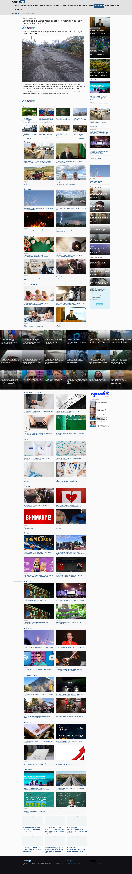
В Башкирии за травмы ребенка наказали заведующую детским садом (36, 304)
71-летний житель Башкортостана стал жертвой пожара (38, 695)
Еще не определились (97, 299)
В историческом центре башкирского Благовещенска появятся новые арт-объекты (99, 132)
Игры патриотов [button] (40, 5)
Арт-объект (29, 581)
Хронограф (29, 236)
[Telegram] (34, 28)
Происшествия (30, 675)
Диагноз (27, 439)
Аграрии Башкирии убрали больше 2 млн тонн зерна (37, 183)
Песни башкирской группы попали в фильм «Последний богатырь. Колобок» (69, 669)
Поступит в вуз (95, 292)
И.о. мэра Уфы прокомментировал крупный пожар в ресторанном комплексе (37, 716)
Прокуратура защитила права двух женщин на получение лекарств (70, 459)
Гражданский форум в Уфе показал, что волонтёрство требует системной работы (98, 98)
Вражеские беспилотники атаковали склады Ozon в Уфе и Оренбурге (39, 527)
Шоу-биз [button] (84, 5)
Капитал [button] (117, 5)
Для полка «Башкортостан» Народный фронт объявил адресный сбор (29, 120)
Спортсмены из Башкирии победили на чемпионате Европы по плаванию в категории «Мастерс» (70, 554)
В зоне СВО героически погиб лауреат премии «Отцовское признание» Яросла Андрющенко (46, 120)
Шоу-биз (28, 628)
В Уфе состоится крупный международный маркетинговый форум (69, 742)
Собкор (26, 861)
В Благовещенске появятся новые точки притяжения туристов (36, 622)
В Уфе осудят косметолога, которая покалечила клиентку (38, 480)
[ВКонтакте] (23, 28)
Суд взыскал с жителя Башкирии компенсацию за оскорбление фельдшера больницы (71, 480)
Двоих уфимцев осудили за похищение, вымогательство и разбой (68, 412)
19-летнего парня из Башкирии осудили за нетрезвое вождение (36, 506)
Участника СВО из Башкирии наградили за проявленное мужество (63, 120)
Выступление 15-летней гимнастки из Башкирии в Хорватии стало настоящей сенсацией (38, 575)
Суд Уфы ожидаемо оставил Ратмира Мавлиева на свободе (70, 325)
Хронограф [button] (31, 5)
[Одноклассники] (25, 28)
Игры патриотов (31, 284)
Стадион (27, 533)
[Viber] (30, 28)
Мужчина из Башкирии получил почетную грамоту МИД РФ (46, 136)
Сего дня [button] (23, 5)
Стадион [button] (70, 5)
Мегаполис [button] (18, 9)
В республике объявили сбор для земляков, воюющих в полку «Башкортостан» (29, 136)
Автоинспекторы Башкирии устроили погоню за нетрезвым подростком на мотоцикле (70, 695)
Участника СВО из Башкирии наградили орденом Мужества (62, 136)
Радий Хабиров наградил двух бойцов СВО (79, 120)
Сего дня (27, 189)
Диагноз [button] (91, 5)
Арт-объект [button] (77, 5)
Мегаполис (28, 769)
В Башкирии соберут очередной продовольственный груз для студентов (36, 256)
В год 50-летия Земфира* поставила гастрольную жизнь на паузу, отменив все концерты (38, 648)
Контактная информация (73, 863)
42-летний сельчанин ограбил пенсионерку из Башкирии (70, 433)
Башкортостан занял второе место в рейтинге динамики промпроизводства (70, 763)
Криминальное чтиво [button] (52, 5)
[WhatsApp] (32, 28)
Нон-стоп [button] (63, 5)
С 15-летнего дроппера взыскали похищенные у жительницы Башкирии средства (38, 433)
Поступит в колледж (96, 295)
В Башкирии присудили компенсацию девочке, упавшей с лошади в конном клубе (70, 304)
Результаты (99, 306)
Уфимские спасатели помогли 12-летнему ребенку (68, 527)
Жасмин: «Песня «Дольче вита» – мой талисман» (38, 669)
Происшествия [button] (109, 5)
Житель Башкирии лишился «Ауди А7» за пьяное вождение (70, 277)
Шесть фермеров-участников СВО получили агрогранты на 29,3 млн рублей (79, 136)
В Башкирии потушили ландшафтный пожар (37, 230)
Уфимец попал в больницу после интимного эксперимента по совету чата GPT (99, 160)
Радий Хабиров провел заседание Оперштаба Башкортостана (69, 162)
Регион (27, 142)
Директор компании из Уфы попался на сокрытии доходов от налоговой (35, 325)
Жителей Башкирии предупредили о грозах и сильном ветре (69, 230)
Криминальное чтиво (33, 392)
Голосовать (99, 304)
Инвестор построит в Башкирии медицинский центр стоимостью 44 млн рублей (37, 763)
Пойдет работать (96, 297)
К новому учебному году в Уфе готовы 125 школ (70, 810)
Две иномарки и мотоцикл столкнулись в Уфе (69, 716)
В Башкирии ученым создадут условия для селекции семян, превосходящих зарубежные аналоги (37, 278)
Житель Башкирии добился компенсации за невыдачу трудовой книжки (69, 256)
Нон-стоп (28, 486)
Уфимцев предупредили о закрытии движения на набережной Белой (38, 209)
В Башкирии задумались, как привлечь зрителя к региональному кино (99, 152)
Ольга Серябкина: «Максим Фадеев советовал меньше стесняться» (70, 648)
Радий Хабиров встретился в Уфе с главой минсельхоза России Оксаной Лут (68, 183)
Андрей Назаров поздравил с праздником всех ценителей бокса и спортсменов (38, 553)
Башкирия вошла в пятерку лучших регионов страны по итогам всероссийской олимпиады (37, 162)
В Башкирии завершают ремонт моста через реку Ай (71, 209)
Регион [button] (17, 5)
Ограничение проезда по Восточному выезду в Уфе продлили (70, 789)
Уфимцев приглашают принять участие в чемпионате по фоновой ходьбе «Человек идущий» (36, 811)
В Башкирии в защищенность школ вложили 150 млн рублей (99, 104)
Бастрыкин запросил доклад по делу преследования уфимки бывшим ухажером (69, 506)
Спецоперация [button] (99, 5)
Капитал (27, 722)
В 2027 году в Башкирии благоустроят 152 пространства (68, 622)
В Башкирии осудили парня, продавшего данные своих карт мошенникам (38, 412)
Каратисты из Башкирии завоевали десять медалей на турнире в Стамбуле (69, 575)
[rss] (74, 861)
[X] (28, 28)
